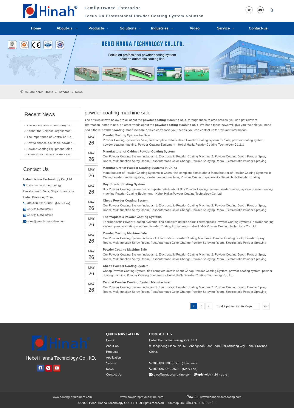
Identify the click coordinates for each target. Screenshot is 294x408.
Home (110, 340)
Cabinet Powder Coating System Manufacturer (137, 282)
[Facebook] (40, 368)
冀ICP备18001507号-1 (201, 403)
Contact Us (113, 374)
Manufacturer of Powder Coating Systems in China (140, 167)
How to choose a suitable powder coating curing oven (51, 140)
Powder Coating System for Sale (126, 135)
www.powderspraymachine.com (141, 397)
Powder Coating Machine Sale (125, 233)
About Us (112, 346)
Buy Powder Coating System (124, 184)
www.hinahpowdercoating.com (220, 397)
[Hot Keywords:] (271, 10)
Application (113, 357)
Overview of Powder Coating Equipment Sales (51, 152)
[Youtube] (56, 368)
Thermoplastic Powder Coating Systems (132, 217)
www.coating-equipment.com (72, 397)
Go (266, 306)
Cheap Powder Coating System (125, 200)
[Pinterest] (48, 368)
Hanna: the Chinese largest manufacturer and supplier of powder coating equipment (51, 128)
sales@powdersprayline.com (45, 221)
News (110, 369)
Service (111, 363)
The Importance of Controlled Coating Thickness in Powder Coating (51, 134)
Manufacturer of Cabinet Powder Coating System (139, 151)
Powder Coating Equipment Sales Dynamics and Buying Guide (51, 146)
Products (112, 351)
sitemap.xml (176, 403)
